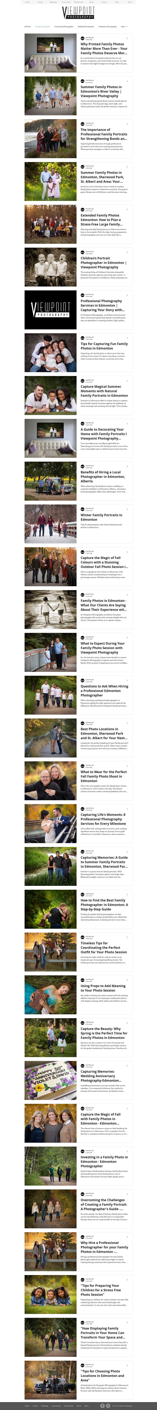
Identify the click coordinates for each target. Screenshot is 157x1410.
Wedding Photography (86, 26)
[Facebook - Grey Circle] (102, 1406)
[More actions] (128, 38)
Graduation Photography (108, 26)
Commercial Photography (64, 26)
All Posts (27, 26)
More (123, 26)
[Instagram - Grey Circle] (108, 1406)
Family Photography (42, 26)
